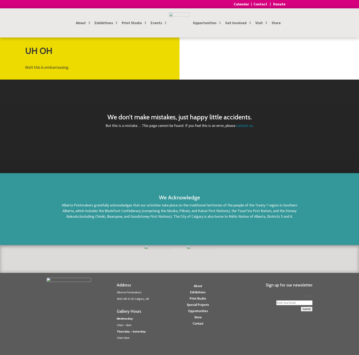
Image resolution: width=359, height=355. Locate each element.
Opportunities (204, 23)
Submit (306, 309)
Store (276, 23)
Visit (259, 23)
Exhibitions (104, 23)
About (81, 23)
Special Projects (198, 304)
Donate (279, 4)
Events (156, 23)
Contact (260, 4)
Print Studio (132, 23)
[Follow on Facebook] (301, 329)
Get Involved (236, 23)
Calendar (241, 4)
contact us (244, 125)
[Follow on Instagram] (309, 329)
